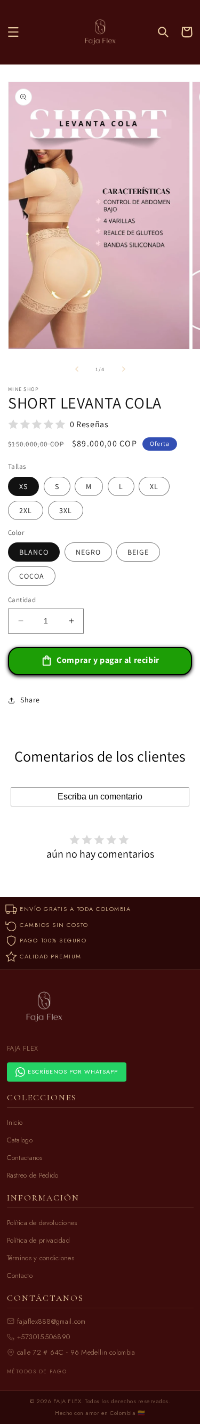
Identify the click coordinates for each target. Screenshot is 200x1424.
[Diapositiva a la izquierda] (77, 369)
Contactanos (25, 1158)
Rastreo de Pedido (33, 1175)
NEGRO (88, 552)
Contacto (20, 1275)
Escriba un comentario (100, 796)
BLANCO (34, 552)
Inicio (15, 1122)
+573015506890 (43, 1337)
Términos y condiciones (41, 1258)
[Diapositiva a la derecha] (123, 369)
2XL (25, 510)
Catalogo (20, 1140)
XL (154, 486)
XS (23, 486)
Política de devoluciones (42, 1223)
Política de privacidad (38, 1240)
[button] (13, 32)
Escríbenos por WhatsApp (73, 1071)
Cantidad (22, 599)
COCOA (31, 576)
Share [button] (30, 700)
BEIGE (138, 552)
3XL (65, 510)
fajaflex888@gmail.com (51, 1321)
